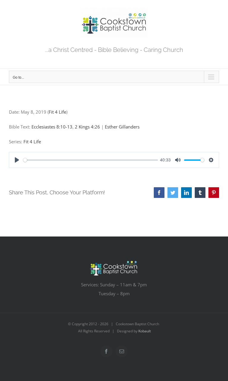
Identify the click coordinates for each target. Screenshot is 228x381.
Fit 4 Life (57, 112)
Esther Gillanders (122, 127)
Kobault (144, 331)
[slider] (90, 160)
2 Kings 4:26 (87, 127)
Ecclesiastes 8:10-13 (51, 127)
